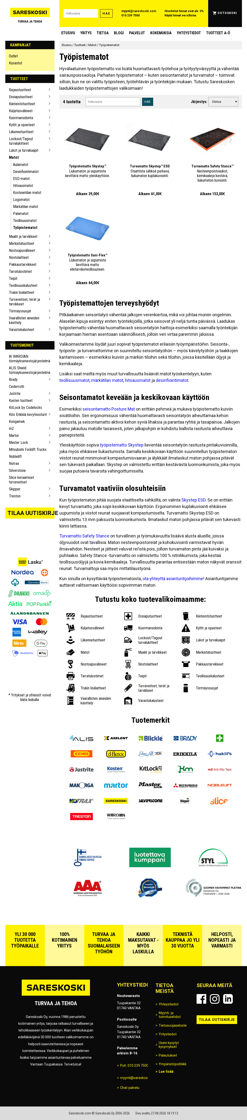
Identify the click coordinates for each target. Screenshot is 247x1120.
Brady (13, 379)
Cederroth (16, 386)
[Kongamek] (185, 770)
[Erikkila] (185, 754)
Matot (14, 157)
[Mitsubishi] (185, 786)
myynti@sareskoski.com (138, 11)
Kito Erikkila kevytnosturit (28, 414)
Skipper (15, 489)
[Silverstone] (150, 801)
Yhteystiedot (189, 33)
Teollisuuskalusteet (23, 285)
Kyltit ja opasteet (22, 125)
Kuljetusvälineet (21, 111)
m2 (11, 428)
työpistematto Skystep (122, 444)
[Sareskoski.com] (56, 995)
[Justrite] (81, 770)
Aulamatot (20, 164)
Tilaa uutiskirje (31, 513)
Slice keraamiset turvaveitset (21, 479)
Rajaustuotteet (20, 90)
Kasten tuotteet (21, 400)
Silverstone (17, 470)
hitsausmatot (138, 380)
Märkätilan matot (25, 206)
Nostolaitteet (19, 257)
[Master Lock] (150, 786)
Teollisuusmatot (25, 220)
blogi (119, 33)
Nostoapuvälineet (22, 250)
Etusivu (68, 33)
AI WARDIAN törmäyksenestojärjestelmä (28, 358)
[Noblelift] (219, 786)
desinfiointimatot (172, 380)
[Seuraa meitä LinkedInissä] (228, 999)
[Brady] (185, 739)
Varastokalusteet (21, 329)
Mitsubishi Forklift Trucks (28, 449)
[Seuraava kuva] (105, 140)
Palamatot (20, 213)
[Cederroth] (219, 739)
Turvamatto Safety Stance (84, 535)
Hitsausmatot (23, 185)
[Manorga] (81, 786)
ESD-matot (21, 178)
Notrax (14, 463)
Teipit (13, 278)
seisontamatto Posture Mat (108, 409)
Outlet (13, 56)
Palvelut (137, 33)
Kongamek (17, 421)
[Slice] (219, 801)
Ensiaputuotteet (21, 97)
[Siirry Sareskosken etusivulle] (30, 13)
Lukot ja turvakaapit (23, 150)
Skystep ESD (193, 499)
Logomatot (21, 199)
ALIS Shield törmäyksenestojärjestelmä (28, 370)
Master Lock (18, 442)
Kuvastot (15, 63)
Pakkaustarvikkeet (22, 264)
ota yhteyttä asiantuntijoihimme (173, 578)
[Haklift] (219, 754)
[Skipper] (185, 801)
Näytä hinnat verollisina (180, 15)
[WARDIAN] (116, 817)
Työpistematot (25, 227)
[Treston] (81, 817)
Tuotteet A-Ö (218, 33)
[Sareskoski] (116, 801)
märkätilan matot (107, 380)
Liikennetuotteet (21, 132)
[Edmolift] (150, 754)
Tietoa (103, 33)
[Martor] (116, 786)
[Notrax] (81, 801)
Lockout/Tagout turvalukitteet (21, 141)
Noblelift (15, 456)
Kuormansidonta (21, 118)
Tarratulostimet (20, 271)
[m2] (219, 770)
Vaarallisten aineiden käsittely (24, 320)
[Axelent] (116, 739)
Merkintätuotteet (21, 243)
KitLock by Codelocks (25, 407)
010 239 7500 (130, 15)
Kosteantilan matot (27, 192)
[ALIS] (81, 739)
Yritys (86, 33)
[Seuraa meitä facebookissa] (201, 999)
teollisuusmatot (74, 380)
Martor (14, 435)
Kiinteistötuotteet (22, 104)
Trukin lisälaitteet (21, 292)
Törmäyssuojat (20, 311)
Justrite (15, 393)
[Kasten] (116, 770)
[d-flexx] (116, 754)
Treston (15, 496)
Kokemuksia (161, 33)
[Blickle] (150, 739)
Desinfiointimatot (26, 171)
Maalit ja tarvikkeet (23, 236)
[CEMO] (81, 754)
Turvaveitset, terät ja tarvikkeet (24, 301)
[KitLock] (150, 770)
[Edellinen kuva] (69, 140)
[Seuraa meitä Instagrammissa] (215, 999)
